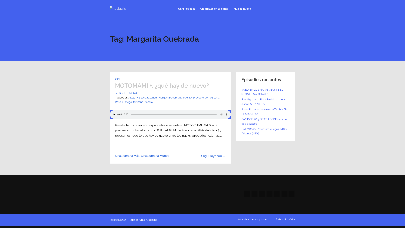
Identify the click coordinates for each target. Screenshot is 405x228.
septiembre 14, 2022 (127, 93)
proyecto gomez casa (206, 97)
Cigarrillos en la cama (214, 8)
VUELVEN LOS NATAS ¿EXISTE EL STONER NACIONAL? (262, 92)
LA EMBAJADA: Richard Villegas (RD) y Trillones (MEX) (264, 131)
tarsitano (138, 102)
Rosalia (119, 102)
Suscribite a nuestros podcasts (253, 219)
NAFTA (187, 97)
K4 (138, 97)
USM (117, 79)
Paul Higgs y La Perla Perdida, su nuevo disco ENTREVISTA (264, 101)
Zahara (148, 102)
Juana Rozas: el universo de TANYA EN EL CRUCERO (264, 111)
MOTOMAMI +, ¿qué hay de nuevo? (162, 85)
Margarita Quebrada (170, 97)
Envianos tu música (285, 219)
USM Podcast (186, 8)
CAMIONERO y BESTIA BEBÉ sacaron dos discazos (264, 121)
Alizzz (132, 97)
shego (128, 102)
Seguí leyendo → (213, 156)
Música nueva (242, 8)
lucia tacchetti (149, 97)
